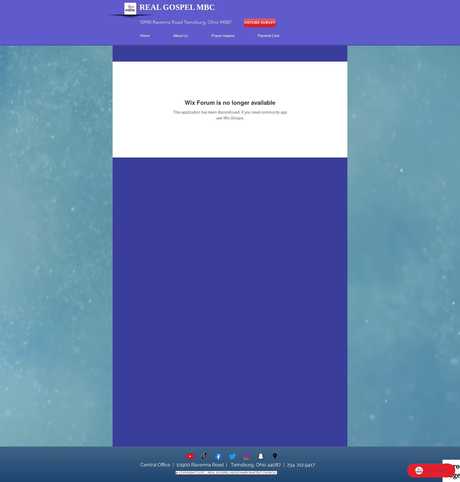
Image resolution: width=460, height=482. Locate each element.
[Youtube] (190, 456)
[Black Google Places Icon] (275, 456)
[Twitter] (232, 456)
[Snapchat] (261, 456)
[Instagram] (246, 456)
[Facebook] (218, 456)
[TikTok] (204, 456)
